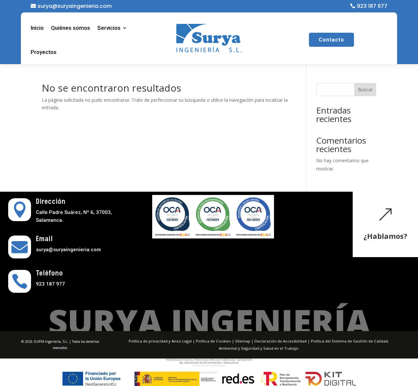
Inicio (37, 28)
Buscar (365, 89)
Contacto (331, 40)
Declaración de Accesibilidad (280, 341)
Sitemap (242, 341)
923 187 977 (372, 6)
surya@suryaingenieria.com (75, 6)
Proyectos (43, 52)
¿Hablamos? (385, 236)
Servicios (109, 28)
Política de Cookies (213, 341)
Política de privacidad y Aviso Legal (160, 341)
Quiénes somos (70, 28)
